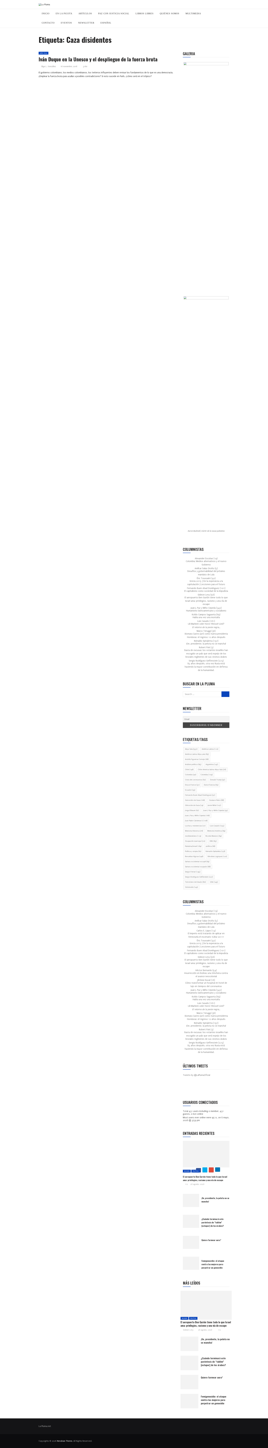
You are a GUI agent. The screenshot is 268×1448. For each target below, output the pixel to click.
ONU (213, 841)
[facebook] (197, 1306)
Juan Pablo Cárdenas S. (196, 821)
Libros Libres (145, 13)
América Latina (210, 749)
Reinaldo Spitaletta (215, 851)
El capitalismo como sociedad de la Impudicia (206, 591)
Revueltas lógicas (194, 856)
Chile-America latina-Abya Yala (212, 770)
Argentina (212, 764)
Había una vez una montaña (206, 617)
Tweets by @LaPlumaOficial (196, 1075)
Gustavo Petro (216, 800)
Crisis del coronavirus (195, 780)
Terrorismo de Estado (195, 882)
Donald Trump (217, 780)
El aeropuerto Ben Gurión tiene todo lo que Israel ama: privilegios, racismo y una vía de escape (206, 601)
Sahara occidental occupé (197, 862)
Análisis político (193, 764)
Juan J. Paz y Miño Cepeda (197, 816)
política (210, 846)
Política (196, 1171)
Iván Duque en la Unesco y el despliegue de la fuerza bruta (98, 59)
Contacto (48, 23)
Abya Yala (43, 53)
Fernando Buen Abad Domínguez (200, 795)
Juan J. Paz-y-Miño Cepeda (215, 810)
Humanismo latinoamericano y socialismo (206, 610)
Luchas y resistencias (195, 826)
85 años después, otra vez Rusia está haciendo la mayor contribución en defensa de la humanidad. (206, 667)
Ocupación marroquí (195, 841)
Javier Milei (214, 805)
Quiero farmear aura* (211, 1240)
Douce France (192, 785)
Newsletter (86, 23)
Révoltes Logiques (217, 856)
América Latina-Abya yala (197, 754)
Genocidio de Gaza (195, 800)
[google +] (211, 1170)
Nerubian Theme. (64, 1441)
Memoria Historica (194, 831)
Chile (189, 770)
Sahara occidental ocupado (197, 867)
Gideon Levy (188, 1330)
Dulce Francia (211, 785)
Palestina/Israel (193, 846)
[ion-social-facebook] (187, 1088)
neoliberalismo (193, 836)
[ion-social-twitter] (194, 1088)
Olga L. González (48, 66)
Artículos (85, 13)
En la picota (64, 13)
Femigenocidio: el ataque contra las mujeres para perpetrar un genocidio (212, 1264)
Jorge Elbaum (192, 810)
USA (214, 882)
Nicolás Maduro (213, 836)
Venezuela (191, 887)
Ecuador (190, 790)
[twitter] (205, 1170)
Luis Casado (217, 826)
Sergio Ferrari (192, 872)
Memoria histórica (216, 831)
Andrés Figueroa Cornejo (196, 759)
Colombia (190, 775)
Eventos (66, 23)
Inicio (45, 13)
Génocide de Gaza (194, 805)
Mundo (187, 1171)
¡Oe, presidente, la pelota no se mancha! (206, 643)
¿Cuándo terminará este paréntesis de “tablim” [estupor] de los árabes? (212, 1222)
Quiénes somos (169, 13)
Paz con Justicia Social (113, 13)
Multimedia (193, 13)
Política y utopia (193, 851)
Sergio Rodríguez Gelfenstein (199, 877)
